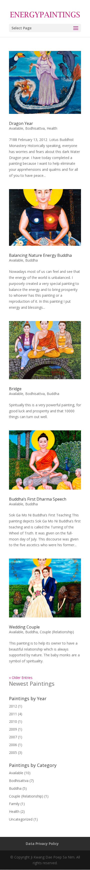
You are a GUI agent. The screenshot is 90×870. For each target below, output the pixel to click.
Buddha (31, 260)
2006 (13, 744)
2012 (13, 706)
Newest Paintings (31, 683)
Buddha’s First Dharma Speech (37, 499)
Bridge (15, 388)
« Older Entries (20, 677)
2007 (13, 737)
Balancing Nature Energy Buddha (40, 255)
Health (52, 128)
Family (14, 803)
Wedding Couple (24, 627)
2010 (13, 721)
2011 (13, 713)
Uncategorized (20, 819)
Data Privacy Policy (42, 843)
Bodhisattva (35, 128)
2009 (13, 729)
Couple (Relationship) (57, 631)
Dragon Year (21, 123)
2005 (13, 752)
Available (16, 128)
